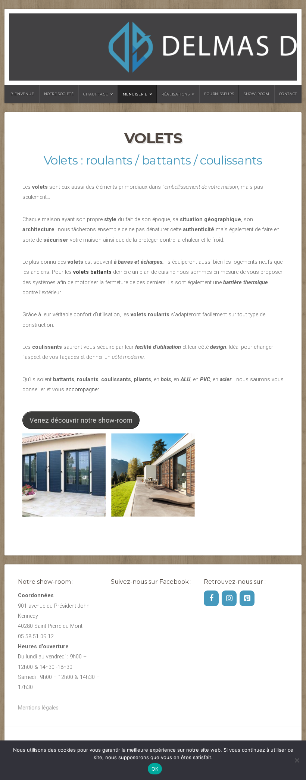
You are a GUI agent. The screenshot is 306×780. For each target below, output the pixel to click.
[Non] (296, 760)
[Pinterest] (247, 598)
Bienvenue (22, 94)
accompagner (82, 389)
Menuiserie (135, 94)
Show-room (256, 94)
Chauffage (95, 94)
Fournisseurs (219, 94)
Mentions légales (38, 708)
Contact (288, 94)
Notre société (59, 94)
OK (155, 769)
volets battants (92, 272)
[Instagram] (229, 598)
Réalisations (176, 94)
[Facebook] (211, 598)
